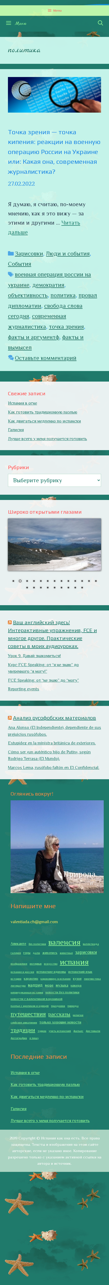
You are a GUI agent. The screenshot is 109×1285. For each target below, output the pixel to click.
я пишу (34, 1037)
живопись (49, 953)
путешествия (28, 1013)
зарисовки (86, 952)
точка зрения (66, 326)
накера (76, 985)
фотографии (19, 1037)
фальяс (78, 1030)
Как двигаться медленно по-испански (44, 421)
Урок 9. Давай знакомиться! (34, 655)
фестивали (93, 1030)
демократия (48, 285)
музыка (62, 985)
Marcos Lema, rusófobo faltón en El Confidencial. (53, 767)
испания (74, 962)
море (49, 985)
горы (26, 953)
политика (63, 295)
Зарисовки (29, 253)
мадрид (35, 985)
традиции (23, 1030)
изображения (19, 963)
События (19, 264)
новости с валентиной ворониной (36, 999)
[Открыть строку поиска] (100, 24)
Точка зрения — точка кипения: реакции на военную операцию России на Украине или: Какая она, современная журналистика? (54, 151)
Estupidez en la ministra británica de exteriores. (52, 743)
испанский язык (80, 972)
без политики (37, 943)
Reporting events (23, 689)
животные (66, 952)
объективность (28, 295)
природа (73, 1005)
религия (78, 1015)
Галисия (16, 429)
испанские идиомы (51, 972)
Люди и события (68, 253)
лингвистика (92, 978)
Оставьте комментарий (45, 358)
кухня (77, 978)
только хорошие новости (60, 1022)
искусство (50, 963)
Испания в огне (22, 403)
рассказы (59, 1014)
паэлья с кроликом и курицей (30, 1005)
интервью (36, 963)
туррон (42, 1030)
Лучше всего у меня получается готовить (47, 438)
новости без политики (62, 992)
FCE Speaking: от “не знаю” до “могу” (43, 680)
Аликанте (18, 943)
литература (18, 985)
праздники (58, 1005)
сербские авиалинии (24, 1022)
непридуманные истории (27, 992)
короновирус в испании (55, 978)
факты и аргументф (33, 337)
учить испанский (60, 1030)
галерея (16, 952)
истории (16, 978)
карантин (31, 978)
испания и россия (22, 971)
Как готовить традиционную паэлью (42, 412)
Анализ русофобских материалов (54, 718)
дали (36, 952)
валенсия (64, 942)
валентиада (91, 943)
